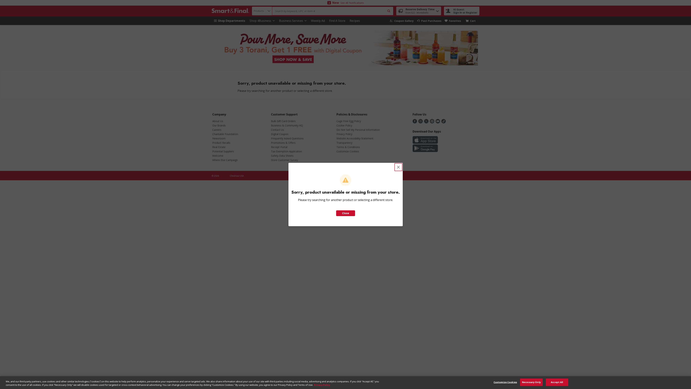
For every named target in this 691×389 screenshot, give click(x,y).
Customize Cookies (505, 382)
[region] (345, 382)
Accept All (557, 382)
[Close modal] (398, 167)
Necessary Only (531, 382)
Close (345, 213)
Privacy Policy (322, 385)
